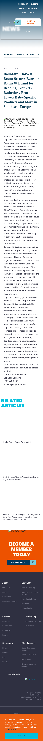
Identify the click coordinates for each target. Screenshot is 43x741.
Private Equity (27, 608)
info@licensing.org (34, 693)
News (24, 13)
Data (32, 13)
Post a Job (6, 621)
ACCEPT (21, 736)
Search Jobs (7, 626)
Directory (5, 662)
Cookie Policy (10, 729)
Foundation (6, 597)
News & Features (26, 54)
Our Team (6, 588)
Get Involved (29, 626)
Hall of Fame (26, 659)
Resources (6, 630)
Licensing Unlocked (29, 599)
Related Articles (12, 403)
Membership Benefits (33, 621)
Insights (5, 635)
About (22, 8)
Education (32, 8)
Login (27, 31)
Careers (34, 4)
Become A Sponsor (9, 601)
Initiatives (5, 592)
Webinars (25, 604)
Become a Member (31, 22)
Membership (23, 4)
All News (8, 54)
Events (5, 653)
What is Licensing (28, 588)
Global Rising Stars (29, 655)
